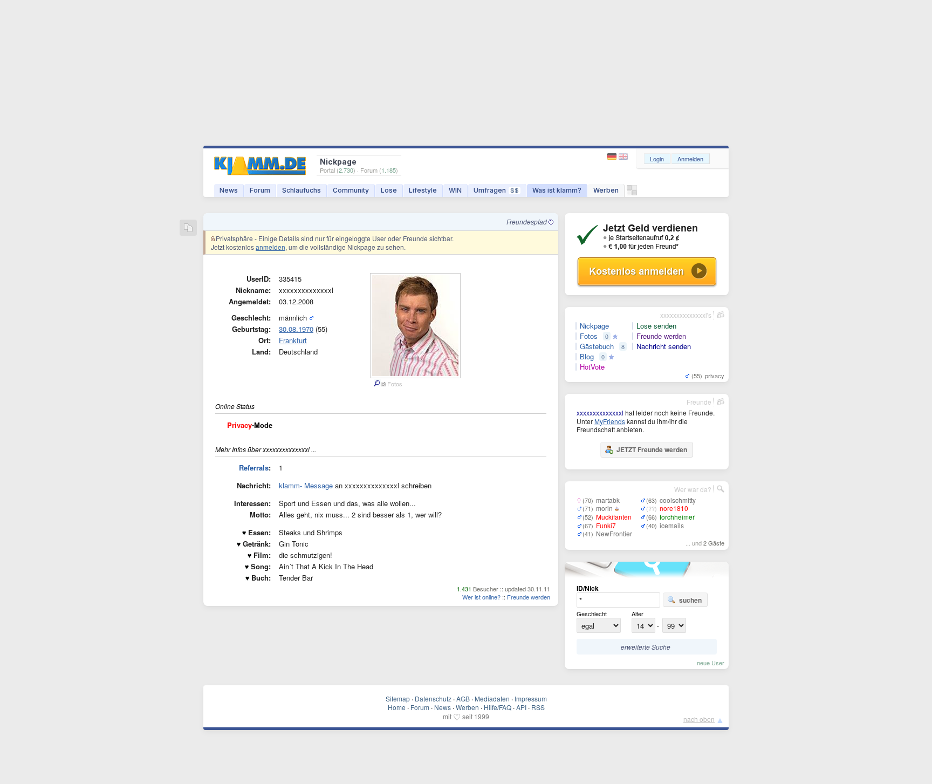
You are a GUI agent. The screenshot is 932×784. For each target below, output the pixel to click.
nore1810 (674, 508)
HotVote (592, 367)
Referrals (254, 467)
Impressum (531, 698)
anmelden (270, 246)
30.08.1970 (296, 329)
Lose (389, 190)
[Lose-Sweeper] (632, 193)
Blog (587, 356)
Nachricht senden (663, 346)
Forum (260, 190)
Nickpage (594, 326)
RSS (538, 707)
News (229, 190)
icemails (672, 525)
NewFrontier (614, 533)
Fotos (589, 336)
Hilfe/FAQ (497, 707)
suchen (690, 600)
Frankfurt (293, 340)
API (521, 707)
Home (397, 707)
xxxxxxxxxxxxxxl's (685, 314)
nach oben (699, 719)
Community (351, 190)
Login (657, 158)
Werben (606, 190)
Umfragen (496, 190)
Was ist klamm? (556, 190)
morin (604, 508)
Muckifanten (614, 516)
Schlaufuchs (301, 190)
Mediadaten (492, 698)
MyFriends (609, 421)
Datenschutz (433, 698)
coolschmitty (678, 500)
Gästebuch (597, 346)
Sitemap (398, 698)
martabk (608, 500)
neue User (710, 662)
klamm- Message (306, 485)
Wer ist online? (481, 596)
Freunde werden (528, 596)
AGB (463, 698)
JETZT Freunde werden (651, 449)
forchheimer (677, 516)
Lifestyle (423, 190)
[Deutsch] (613, 157)
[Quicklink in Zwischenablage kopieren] (188, 228)
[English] (623, 157)
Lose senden (656, 326)
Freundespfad (527, 221)
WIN (455, 190)
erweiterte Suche (645, 646)
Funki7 (606, 525)
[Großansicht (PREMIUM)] (376, 383)
